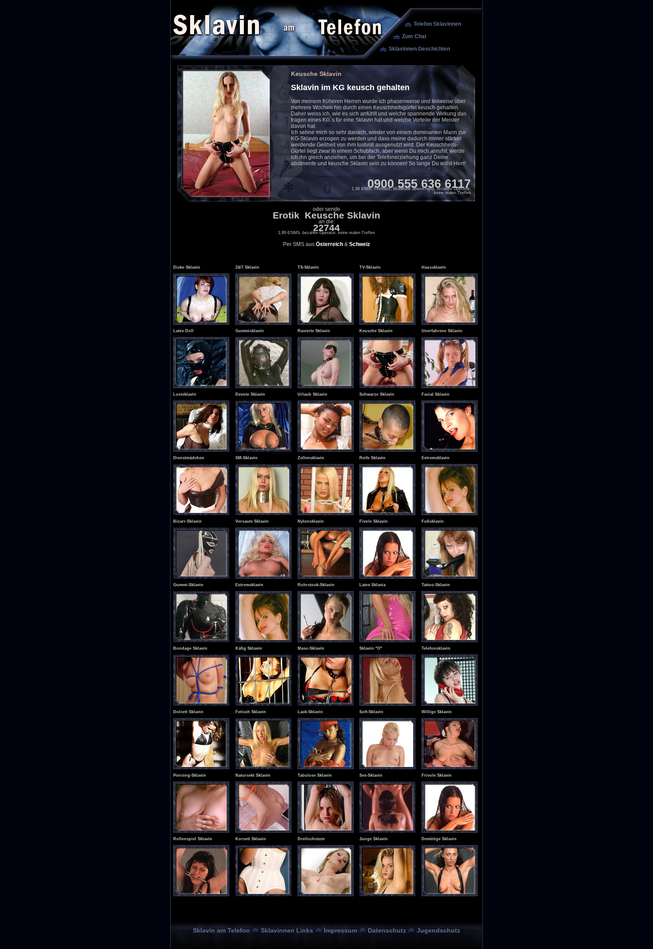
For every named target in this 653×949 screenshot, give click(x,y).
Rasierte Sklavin (314, 331)
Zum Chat (414, 36)
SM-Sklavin (246, 458)
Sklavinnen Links (287, 930)
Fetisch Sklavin (250, 712)
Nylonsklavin (311, 521)
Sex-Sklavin (370, 775)
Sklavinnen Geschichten (419, 49)
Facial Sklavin (436, 394)
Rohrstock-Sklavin (316, 585)
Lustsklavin (184, 394)
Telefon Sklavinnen (437, 24)
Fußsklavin (433, 521)
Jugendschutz (438, 930)
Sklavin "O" (370, 648)
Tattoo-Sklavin (436, 585)
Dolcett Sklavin (188, 712)
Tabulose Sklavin (315, 775)
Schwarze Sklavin (376, 394)
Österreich (329, 244)
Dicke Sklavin (186, 267)
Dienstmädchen (188, 458)
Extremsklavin (436, 458)
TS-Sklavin (308, 267)
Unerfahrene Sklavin (442, 331)
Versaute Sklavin (252, 521)
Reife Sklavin (372, 458)
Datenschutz (387, 930)
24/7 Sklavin (247, 267)
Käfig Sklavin (248, 648)
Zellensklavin (311, 458)
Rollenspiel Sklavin (192, 839)
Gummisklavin (249, 331)
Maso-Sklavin (311, 648)
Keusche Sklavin (376, 331)
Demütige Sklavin (439, 839)
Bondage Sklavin (190, 648)
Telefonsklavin (436, 648)
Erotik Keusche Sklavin (326, 215)
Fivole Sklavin (373, 521)
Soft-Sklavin (371, 712)
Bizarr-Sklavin (187, 521)
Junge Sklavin (373, 839)
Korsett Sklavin (250, 839)
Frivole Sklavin (437, 775)
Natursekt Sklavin (253, 775)
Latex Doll (183, 331)
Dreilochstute (311, 839)
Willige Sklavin (437, 712)
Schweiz (359, 244)
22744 (326, 227)
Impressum (340, 930)
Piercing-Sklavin (189, 775)
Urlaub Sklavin (312, 394)
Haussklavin (434, 267)
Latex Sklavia (372, 585)
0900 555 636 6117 (419, 184)
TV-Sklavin (370, 267)
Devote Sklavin (250, 394)
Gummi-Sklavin (188, 585)
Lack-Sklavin (310, 712)
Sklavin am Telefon (221, 930)
